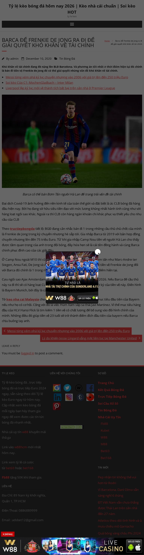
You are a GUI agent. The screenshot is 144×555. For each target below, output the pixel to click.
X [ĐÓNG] (8, 534)
